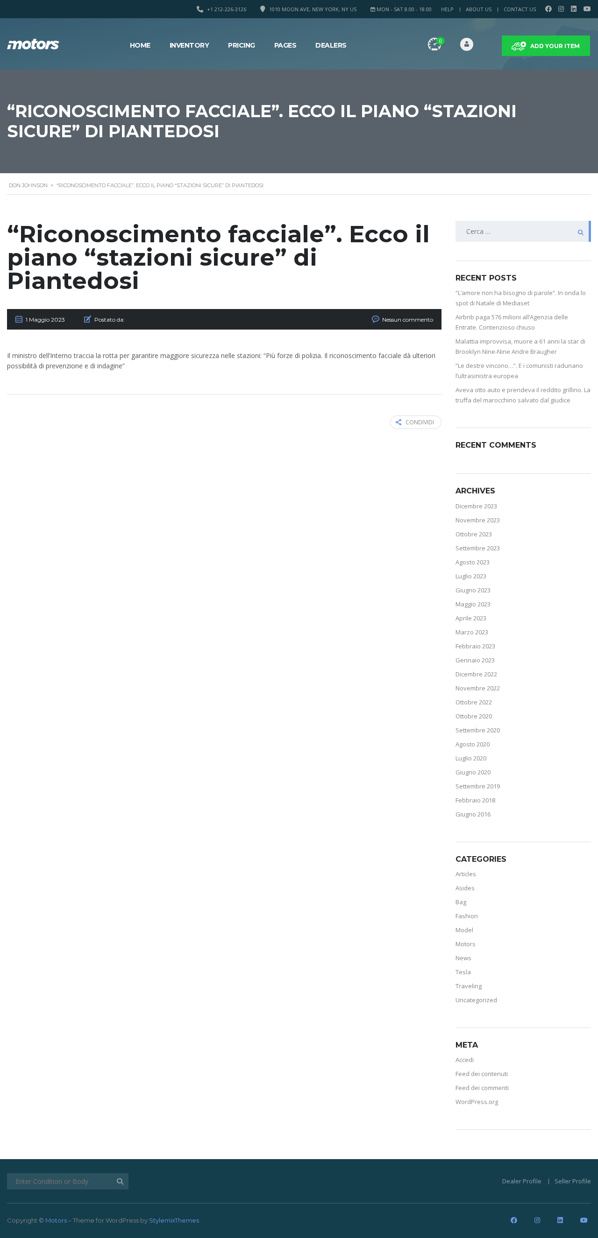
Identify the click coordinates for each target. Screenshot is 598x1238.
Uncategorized (476, 1000)
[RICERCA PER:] (523, 231)
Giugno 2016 (473, 814)
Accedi (465, 1059)
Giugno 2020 (473, 772)
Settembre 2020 (478, 730)
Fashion (467, 916)
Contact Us (520, 9)
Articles (466, 874)
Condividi (420, 422)
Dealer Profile (521, 1181)
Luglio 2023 (471, 576)
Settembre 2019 (478, 786)
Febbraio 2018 (475, 800)
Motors (466, 944)
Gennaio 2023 (475, 660)
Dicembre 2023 (476, 506)
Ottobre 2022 (474, 702)
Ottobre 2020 (474, 716)
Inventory (189, 45)
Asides (465, 888)
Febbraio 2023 (475, 646)
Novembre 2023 (478, 520)
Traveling (469, 986)
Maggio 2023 (473, 604)
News (463, 958)
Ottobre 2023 (474, 534)
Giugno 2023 (473, 590)
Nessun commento (407, 319)
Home (140, 45)
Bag (461, 902)
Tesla (463, 972)
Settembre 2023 (478, 548)
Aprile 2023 (471, 618)
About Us (478, 9)
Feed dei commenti (482, 1087)
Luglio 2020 (471, 758)
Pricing (241, 45)
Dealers (331, 45)
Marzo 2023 (472, 632)
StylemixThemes (174, 1220)
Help (447, 9)
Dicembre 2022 (476, 674)
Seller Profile (573, 1181)
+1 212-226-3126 (226, 9)
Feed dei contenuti (482, 1073)
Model (464, 930)
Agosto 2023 (473, 562)
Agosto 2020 (473, 744)
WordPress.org (477, 1101)
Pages (285, 45)
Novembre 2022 (478, 688)
